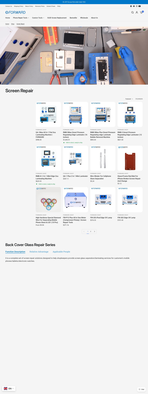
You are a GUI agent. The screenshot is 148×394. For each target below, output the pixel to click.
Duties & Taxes (51, 6)
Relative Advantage (39, 251)
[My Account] (137, 12)
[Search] (132, 12)
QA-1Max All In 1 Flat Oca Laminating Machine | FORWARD (46, 134)
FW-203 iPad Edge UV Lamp (101, 218)
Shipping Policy (18, 6)
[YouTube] (139, 6)
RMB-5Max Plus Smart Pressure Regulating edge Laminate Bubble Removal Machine (102, 134)
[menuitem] (9, 6)
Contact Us (8, 6)
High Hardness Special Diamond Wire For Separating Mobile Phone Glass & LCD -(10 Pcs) (48, 220)
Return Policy (29, 6)
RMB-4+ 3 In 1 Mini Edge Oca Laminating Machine (47, 177)
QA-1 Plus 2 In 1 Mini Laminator (75, 176)
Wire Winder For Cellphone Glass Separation (100, 177)
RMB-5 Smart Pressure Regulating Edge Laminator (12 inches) (130, 134)
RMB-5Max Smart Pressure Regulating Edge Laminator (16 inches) (75, 134)
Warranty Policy (40, 6)
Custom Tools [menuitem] (37, 18)
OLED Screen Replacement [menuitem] (57, 18)
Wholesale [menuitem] (84, 18)
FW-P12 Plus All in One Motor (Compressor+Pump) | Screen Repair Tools (74, 220)
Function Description (15, 251)
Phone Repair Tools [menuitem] (20, 18)
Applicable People (61, 251)
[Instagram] (136, 6)
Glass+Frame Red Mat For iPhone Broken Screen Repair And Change (129, 178)
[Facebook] (131, 6)
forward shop (41, 129)
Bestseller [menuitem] (73, 18)
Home (7, 24)
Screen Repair (20, 24)
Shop (12, 24)
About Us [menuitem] (94, 18)
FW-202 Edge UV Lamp (126, 218)
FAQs (58, 6)
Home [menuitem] (7, 18)
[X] (134, 6)
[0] (141, 12)
